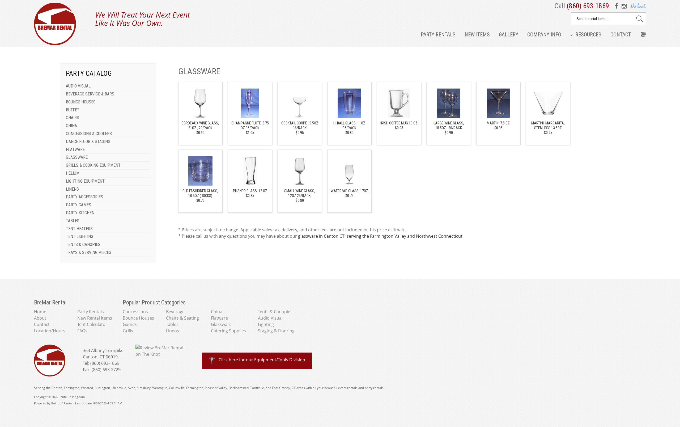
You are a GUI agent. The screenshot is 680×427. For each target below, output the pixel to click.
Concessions (135, 312)
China (216, 312)
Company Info (544, 34)
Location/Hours (49, 331)
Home (40, 312)
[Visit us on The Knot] (637, 6)
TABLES (72, 220)
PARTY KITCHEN (80, 212)
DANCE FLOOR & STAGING (88, 141)
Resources (587, 34)
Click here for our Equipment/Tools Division (262, 360)
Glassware (221, 324)
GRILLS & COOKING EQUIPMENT (93, 165)
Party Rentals (438, 34)
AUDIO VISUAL (78, 86)
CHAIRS (72, 117)
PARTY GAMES (78, 204)
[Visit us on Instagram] (624, 6)
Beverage (175, 312)
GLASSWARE (77, 157)
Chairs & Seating (182, 318)
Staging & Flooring (276, 331)
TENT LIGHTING (79, 236)
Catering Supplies (228, 331)
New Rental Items (94, 318)
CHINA (71, 125)
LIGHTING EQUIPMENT (85, 181)
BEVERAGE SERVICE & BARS (90, 94)
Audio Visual (270, 318)
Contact (620, 34)
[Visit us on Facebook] (617, 6)
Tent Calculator (92, 324)
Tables (172, 324)
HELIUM (72, 173)
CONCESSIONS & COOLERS (89, 133)
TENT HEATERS (79, 228)
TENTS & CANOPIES (83, 244)
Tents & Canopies (275, 312)
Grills (128, 331)
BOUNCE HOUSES (81, 101)
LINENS (72, 189)
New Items (477, 34)
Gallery (508, 34)
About (40, 318)
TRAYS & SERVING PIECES (88, 252)
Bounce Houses (138, 318)
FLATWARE (75, 149)
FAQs (82, 331)
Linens (172, 331)
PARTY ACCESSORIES (84, 196)
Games (130, 324)
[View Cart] (641, 32)
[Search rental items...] (639, 18)
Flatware (219, 318)
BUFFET (72, 109)
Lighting (266, 324)
